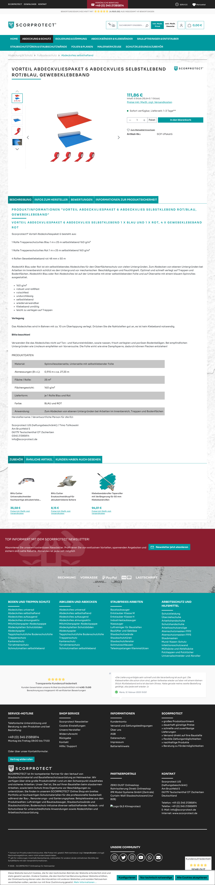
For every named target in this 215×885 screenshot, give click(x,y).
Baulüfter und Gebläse (123, 630)
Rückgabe (65, 738)
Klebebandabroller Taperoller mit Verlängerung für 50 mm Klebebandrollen (107, 496)
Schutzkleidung (171, 613)
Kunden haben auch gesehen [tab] (78, 459)
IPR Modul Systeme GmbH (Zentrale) (132, 792)
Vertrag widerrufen (21, 759)
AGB (113, 733)
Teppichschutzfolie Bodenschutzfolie (30, 634)
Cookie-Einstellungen (72, 725)
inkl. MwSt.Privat (157, 25)
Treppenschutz (17, 637)
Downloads (30, 4)
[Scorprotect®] (188, 73)
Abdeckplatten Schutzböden (25, 627)
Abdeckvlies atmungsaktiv (23, 620)
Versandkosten (90, 853)
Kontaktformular (38, 751)
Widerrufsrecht (68, 733)
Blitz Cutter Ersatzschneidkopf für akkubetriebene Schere (63, 496)
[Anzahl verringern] (130, 120)
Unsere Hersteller (70, 729)
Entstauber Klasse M (122, 613)
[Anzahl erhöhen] (144, 120)
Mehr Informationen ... (85, 882)
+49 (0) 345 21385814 (109, 5)
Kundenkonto (118, 721)
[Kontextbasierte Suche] (111, 24)
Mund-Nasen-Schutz (174, 641)
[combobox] (134, 25)
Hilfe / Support (68, 746)
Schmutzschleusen (121, 644)
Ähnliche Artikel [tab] (39, 459)
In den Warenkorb (180, 119)
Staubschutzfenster (122, 641)
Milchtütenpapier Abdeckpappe (27, 623)
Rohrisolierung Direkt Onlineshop (130, 788)
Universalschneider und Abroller (181, 655)
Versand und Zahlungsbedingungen (131, 725)
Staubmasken (170, 638)
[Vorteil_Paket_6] (73, 137)
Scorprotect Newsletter (73, 721)
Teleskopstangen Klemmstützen (129, 648)
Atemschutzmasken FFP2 (176, 631)
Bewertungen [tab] (82, 199)
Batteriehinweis (119, 746)
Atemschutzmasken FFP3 (176, 634)
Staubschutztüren (121, 637)
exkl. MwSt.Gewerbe (170, 25)
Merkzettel (200, 5)
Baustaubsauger (120, 609)
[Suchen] (146, 25)
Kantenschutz (16, 641)
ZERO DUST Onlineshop (124, 785)
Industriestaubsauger (123, 620)
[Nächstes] (119, 137)
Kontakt (42, 4)
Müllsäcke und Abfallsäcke (177, 648)
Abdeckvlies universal (21, 609)
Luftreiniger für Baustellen (126, 627)
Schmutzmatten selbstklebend (26, 648)
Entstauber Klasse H (122, 616)
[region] (66, 137)
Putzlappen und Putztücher (178, 652)
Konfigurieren (127, 877)
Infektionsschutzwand (175, 645)
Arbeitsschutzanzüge (174, 627)
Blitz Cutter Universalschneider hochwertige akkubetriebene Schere (26, 496)
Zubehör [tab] (16, 459)
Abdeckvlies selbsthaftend (24, 613)
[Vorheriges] (28, 137)
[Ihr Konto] (181, 25)
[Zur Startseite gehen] (32, 25)
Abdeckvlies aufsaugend (22, 616)
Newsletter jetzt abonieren (171, 547)
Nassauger (116, 623)
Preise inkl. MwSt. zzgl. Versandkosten (149, 102)
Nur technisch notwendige (156, 877)
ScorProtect (15, 4)
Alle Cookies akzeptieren (192, 877)
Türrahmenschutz (18, 644)
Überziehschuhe (171, 617)
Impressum (117, 742)
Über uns (115, 729)
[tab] (20, 199)
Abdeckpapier (16, 630)
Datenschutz (117, 738)
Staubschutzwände (121, 634)
